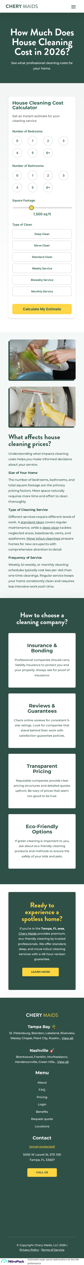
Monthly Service (42, 291)
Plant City (40, 1038)
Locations (42, 1126)
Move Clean (42, 245)
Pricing (42, 1097)
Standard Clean (42, 257)
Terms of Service (52, 1250)
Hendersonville (26, 1062)
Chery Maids (28, 933)
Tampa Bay (39, 1026)
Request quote (42, 1119)
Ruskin (54, 1038)
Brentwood (24, 1057)
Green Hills (46, 1062)
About (42, 1082)
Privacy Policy (29, 1250)
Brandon (37, 1033)
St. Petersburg (19, 1033)
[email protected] (42, 1146)
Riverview (67, 1033)
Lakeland (52, 1033)
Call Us (42, 1172)
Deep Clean (42, 234)
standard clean (32, 522)
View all (67, 1038)
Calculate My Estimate (42, 309)
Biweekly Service (42, 280)
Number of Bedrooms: (27, 131)
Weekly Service (42, 268)
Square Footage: (24, 200)
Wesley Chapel (21, 1038)
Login (42, 1104)
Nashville (39, 1050)
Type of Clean (22, 224)
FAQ (42, 1090)
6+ (48, 153)
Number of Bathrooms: (28, 166)
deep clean (51, 528)
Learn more (40, 972)
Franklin (40, 1057)
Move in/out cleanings (43, 538)
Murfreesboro (57, 1057)
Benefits (42, 1112)
